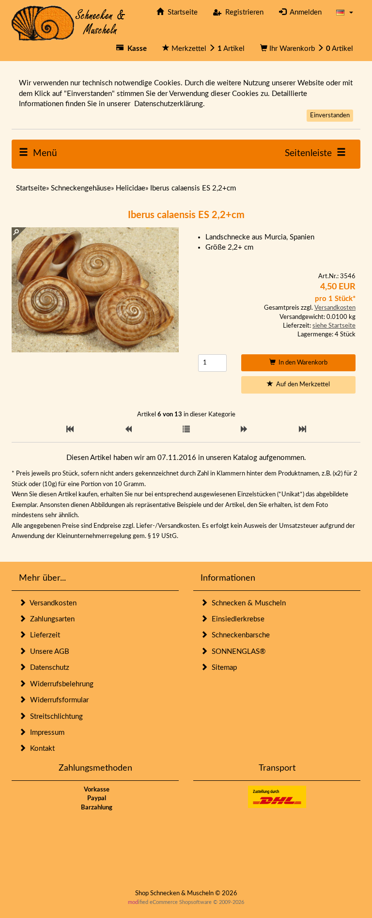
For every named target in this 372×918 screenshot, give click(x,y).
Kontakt (40, 748)
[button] (344, 12)
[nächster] (244, 429)
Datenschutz (47, 667)
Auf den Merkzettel (301, 384)
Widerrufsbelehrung (59, 684)
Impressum (45, 732)
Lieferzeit (43, 635)
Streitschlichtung (54, 716)
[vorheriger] (128, 429)
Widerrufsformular (57, 700)
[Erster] (70, 429)
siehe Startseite (334, 326)
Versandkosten (335, 308)
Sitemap (222, 667)
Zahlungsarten (50, 619)
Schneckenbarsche (239, 635)
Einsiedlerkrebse (236, 619)
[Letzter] (302, 429)
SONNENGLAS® (236, 651)
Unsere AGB (47, 651)
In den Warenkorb (301, 363)
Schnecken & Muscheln (247, 603)
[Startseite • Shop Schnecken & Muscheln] (68, 22)
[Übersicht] (186, 429)
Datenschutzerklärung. (169, 104)
